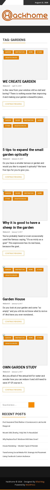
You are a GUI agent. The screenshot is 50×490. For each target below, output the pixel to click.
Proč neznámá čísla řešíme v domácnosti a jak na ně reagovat (24, 424)
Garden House (14, 299)
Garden (8, 52)
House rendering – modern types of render (20, 446)
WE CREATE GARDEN (19, 82)
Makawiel (6, 86)
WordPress (30, 484)
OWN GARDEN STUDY (20, 367)
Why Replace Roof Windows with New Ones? (20, 439)
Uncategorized (11, 58)
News (31, 52)
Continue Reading (13, 104)
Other (39, 52)
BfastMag (40, 481)
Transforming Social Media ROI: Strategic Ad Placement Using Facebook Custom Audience (24, 454)
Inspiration (20, 52)
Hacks (17, 120)
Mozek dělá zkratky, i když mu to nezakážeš (20, 433)
